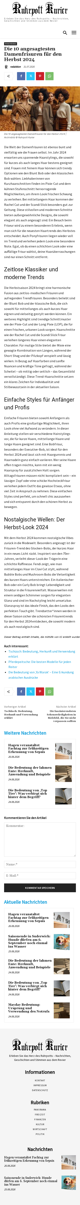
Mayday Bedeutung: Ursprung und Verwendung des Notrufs (28, 1008)
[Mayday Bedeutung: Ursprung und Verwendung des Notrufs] (62, 1010)
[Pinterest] (40, 76)
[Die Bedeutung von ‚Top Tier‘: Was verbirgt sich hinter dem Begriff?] (63, 796)
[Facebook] (21, 76)
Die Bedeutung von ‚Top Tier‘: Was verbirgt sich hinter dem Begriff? (27, 793)
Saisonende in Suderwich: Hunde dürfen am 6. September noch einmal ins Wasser (29, 941)
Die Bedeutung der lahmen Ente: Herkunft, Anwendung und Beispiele (30, 771)
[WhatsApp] (49, 76)
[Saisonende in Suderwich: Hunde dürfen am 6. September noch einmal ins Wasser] (62, 942)
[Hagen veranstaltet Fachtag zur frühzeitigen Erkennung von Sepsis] (63, 751)
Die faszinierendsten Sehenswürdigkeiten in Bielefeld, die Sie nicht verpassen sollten (61, 716)
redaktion (15, 66)
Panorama (10, 43)
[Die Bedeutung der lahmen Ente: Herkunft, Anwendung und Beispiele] (63, 773)
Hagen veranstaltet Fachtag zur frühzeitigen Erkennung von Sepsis (28, 748)
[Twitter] (30, 76)
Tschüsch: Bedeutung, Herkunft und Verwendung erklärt (21, 714)
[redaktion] (6, 67)
